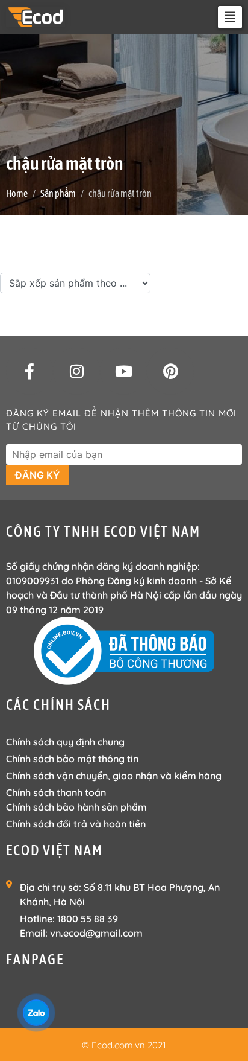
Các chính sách (58, 704)
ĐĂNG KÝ (37, 475)
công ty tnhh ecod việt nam (103, 531)
